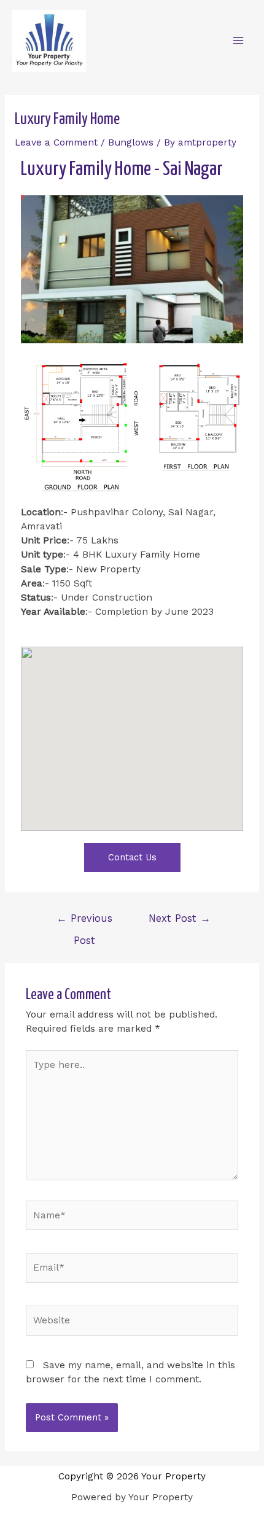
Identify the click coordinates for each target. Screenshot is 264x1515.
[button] (132, 857)
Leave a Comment (56, 142)
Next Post (180, 918)
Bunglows (130, 142)
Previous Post (84, 922)
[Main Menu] (238, 40)
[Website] (132, 1322)
